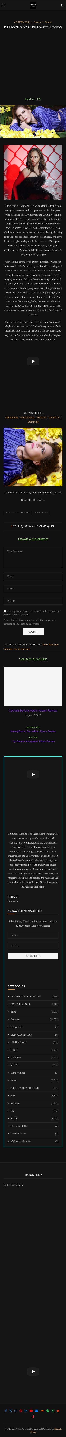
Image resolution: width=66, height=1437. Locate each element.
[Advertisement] (33, 63)
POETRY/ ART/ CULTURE (34, 1088)
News (34, 1080)
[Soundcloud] (42, 1411)
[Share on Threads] (48, 526)
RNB (34, 1111)
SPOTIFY (42, 417)
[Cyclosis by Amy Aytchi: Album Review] (33, 686)
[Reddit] (58, 1411)
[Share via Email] (52, 526)
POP (34, 1095)
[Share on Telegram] (40, 526)
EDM (34, 1012)
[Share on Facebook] (18, 526)
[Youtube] (31, 1411)
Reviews (34, 1103)
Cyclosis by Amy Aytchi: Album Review (33, 710)
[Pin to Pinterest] (26, 526)
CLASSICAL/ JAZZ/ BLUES (34, 996)
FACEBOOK (11, 417)
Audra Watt (41, 513)
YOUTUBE (33, 422)
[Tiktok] (33, 1417)
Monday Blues (34, 1073)
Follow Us (13, 901)
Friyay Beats (34, 1027)
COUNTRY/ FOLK (34, 1004)
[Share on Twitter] (22, 526)
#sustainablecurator (17, 513)
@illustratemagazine (14, 1185)
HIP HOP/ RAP (34, 1042)
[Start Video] (33, 361)
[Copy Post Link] (44, 526)
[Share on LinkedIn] (30, 526)
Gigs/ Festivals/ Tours (34, 1034)
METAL (34, 1065)
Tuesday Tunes (34, 1133)
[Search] (62, 5)
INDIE (34, 1050)
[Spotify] (47, 1411)
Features (34, 1019)
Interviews (34, 1057)
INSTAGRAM (27, 417)
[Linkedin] (26, 1411)
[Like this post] (14, 526)
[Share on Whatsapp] (37, 526)
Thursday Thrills (34, 1126)
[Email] (36, 1411)
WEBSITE (54, 417)
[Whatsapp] (53, 1411)
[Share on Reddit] (33, 526)
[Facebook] (6, 1411)
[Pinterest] (20, 1411)
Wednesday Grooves (34, 1141)
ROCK (34, 1118)
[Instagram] (15, 1411)
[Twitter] (10, 1411)
